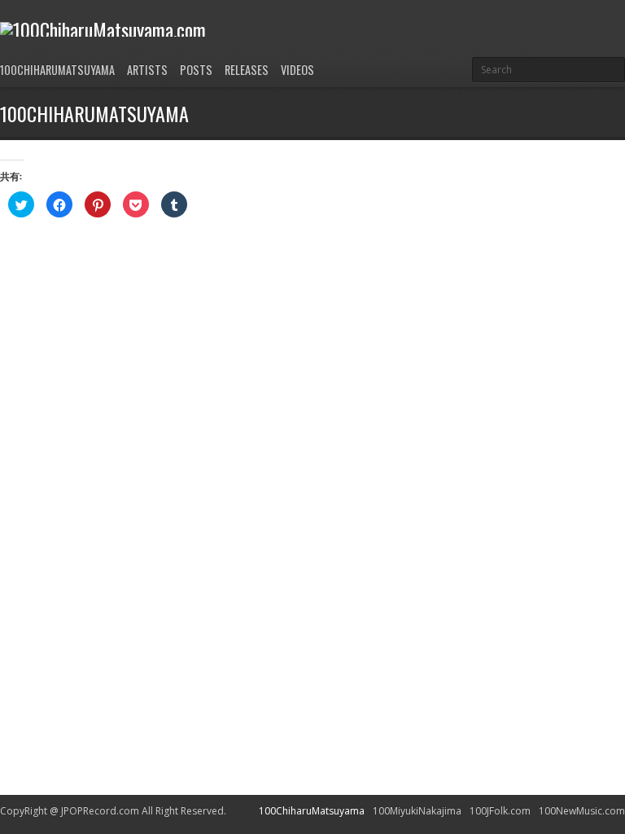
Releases (247, 69)
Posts (196, 69)
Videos (297, 69)
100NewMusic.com (582, 811)
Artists (147, 69)
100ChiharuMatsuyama (57, 69)
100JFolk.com (500, 811)
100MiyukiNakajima (417, 811)
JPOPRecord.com (100, 811)
